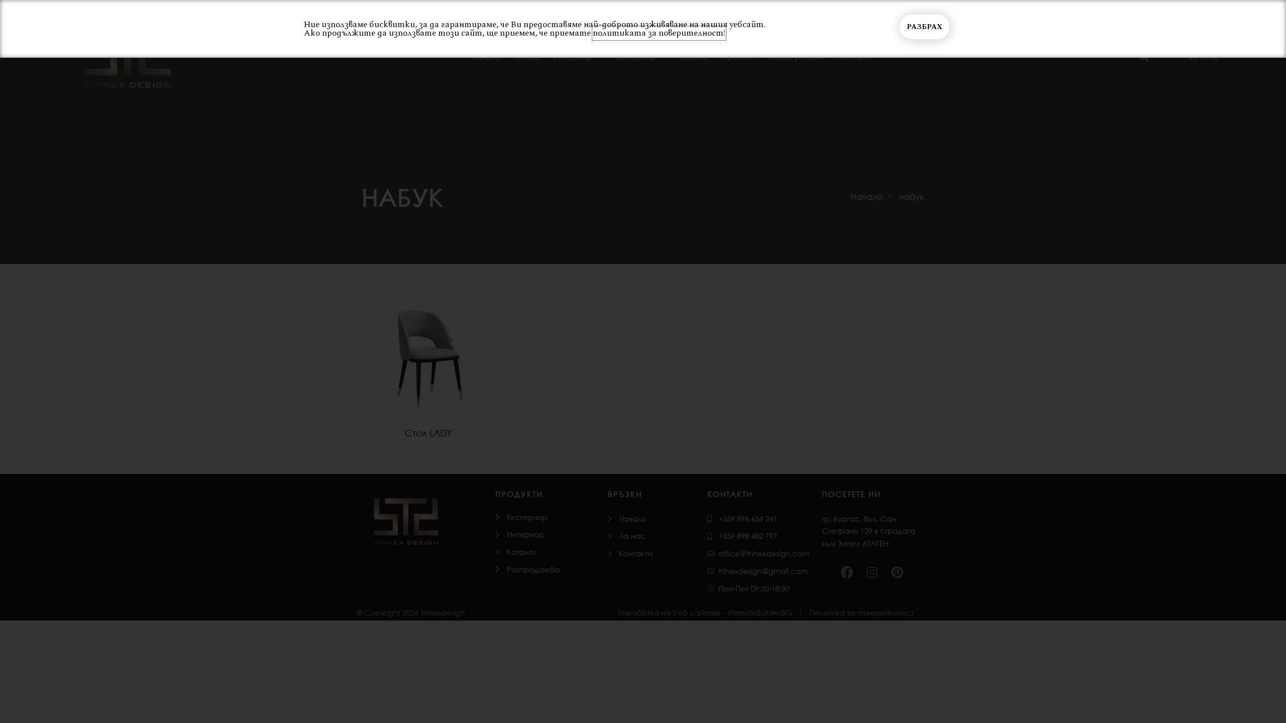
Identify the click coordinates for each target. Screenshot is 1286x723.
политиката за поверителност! (659, 33)
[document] (643, 361)
